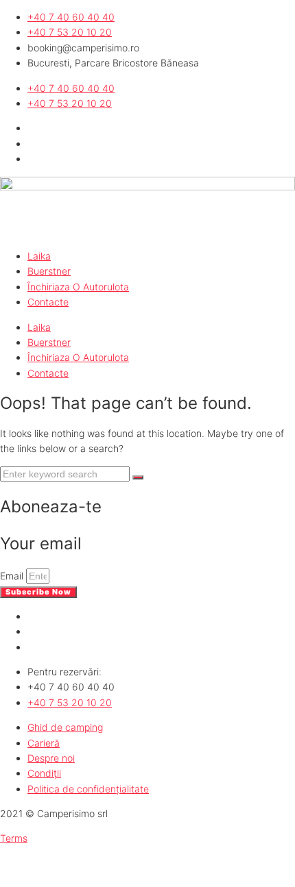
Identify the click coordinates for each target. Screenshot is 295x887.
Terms (13, 838)
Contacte (48, 302)
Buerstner (49, 271)
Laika (39, 256)
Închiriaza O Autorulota (78, 286)
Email (13, 576)
